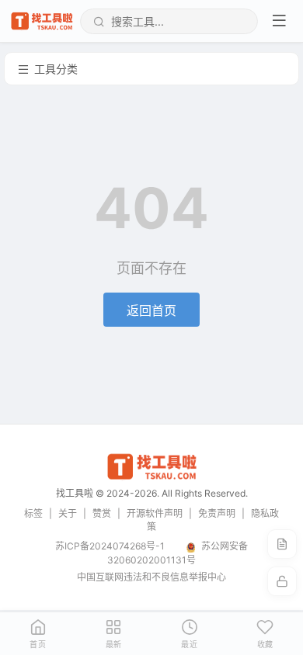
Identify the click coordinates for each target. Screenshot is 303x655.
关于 (67, 513)
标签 (33, 513)
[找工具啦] (151, 477)
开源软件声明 (155, 513)
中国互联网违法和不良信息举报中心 (151, 577)
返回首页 (151, 310)
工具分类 (56, 68)
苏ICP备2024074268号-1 (110, 546)
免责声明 (216, 513)
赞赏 (101, 513)
